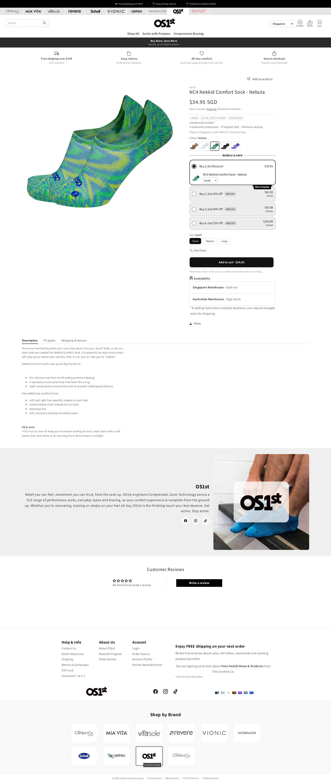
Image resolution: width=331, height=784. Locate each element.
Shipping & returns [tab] (74, 340)
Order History (141, 654)
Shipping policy (211, 778)
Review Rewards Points (147, 665)
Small (195, 241)
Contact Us (69, 648)
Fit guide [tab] (50, 340)
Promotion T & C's (73, 676)
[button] (319, 23)
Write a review (199, 583)
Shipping (211, 108)
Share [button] (197, 323)
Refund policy (172, 778)
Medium (210, 241)
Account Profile (142, 659)
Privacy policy (154, 778)
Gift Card (67, 670)
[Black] (225, 146)
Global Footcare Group (131, 778)
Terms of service (191, 778)
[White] (204, 146)
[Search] (45, 23)
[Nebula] (214, 146)
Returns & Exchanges (75, 665)
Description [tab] (30, 340)
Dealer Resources (73, 654)
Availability (202, 279)
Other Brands (107, 659)
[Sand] (194, 146)
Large (224, 241)
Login (136, 648)
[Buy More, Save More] (165, 43)
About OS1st (107, 648)
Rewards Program (110, 654)
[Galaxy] (235, 146)
